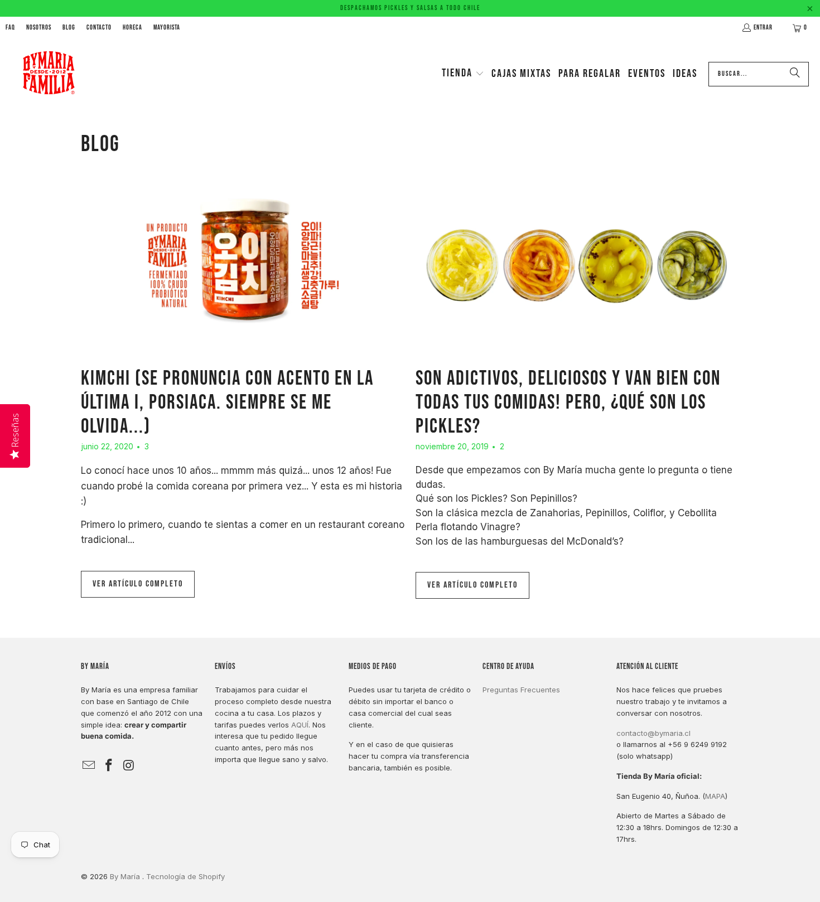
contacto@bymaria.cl (653, 733)
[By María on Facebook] (109, 766)
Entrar (763, 27)
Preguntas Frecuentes (521, 689)
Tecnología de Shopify (185, 876)
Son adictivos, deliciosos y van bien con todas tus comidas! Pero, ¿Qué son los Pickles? (568, 403)
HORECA (132, 27)
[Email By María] (89, 766)
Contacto (99, 27)
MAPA (715, 796)
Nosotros (38, 27)
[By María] (48, 74)
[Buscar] (795, 74)
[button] (463, 74)
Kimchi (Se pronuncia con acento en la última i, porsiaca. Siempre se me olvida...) (227, 403)
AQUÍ (299, 724)
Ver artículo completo (138, 584)
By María (126, 876)
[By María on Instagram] (128, 766)
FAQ (10, 27)
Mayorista (166, 27)
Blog (68, 27)
